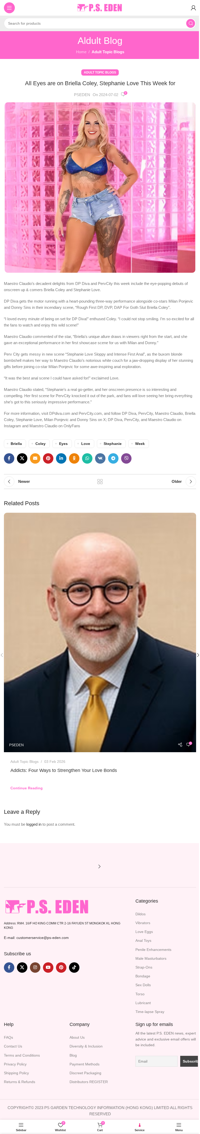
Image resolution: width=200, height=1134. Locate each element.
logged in (33, 824)
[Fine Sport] (74, 866)
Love (85, 444)
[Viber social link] (126, 458)
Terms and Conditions (22, 1055)
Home (81, 52)
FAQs (8, 1037)
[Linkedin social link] (61, 458)
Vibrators (142, 923)
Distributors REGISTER (89, 1082)
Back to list (100, 481)
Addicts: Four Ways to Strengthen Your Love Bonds (63, 770)
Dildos (140, 914)
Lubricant (143, 1003)
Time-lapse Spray (149, 1012)
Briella (16, 444)
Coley (40, 444)
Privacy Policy (15, 1064)
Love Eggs (144, 932)
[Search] (190, 23)
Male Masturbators (150, 958)
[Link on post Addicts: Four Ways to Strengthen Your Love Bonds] (100, 632)
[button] (99, 866)
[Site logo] (100, 7)
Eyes (63, 444)
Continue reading (26, 788)
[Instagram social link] (35, 967)
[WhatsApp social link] (87, 458)
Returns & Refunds (19, 1082)
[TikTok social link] (74, 967)
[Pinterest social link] (48, 458)
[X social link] (22, 458)
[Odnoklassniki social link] (74, 458)
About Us (77, 1037)
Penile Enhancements (153, 950)
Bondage (142, 976)
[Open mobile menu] (9, 8)
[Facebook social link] (9, 458)
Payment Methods (84, 1064)
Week (140, 444)
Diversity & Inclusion (86, 1046)
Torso (140, 994)
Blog (73, 1055)
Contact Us (13, 1046)
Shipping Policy (16, 1073)
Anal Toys (143, 940)
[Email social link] (35, 458)
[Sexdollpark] (27, 866)
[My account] (193, 8)
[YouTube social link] (48, 967)
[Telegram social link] (113, 458)
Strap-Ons (143, 967)
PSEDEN (82, 94)
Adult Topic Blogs (108, 52)
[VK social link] (100, 458)
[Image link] (47, 906)
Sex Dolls (143, 985)
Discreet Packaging (85, 1073)
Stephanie (113, 444)
